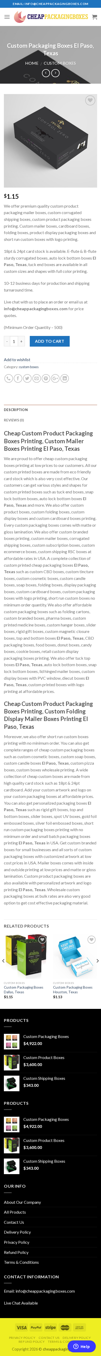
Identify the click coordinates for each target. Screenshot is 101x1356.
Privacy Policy (16, 1242)
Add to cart (49, 341)
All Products (15, 1211)
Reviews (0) (14, 420)
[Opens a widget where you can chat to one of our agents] (81, 1346)
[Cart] (94, 17)
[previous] (3, 971)
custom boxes (60, 63)
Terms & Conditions (21, 1262)
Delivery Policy (17, 1231)
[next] (97, 971)
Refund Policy (16, 1252)
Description (16, 410)
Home (31, 63)
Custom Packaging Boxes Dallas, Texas (23, 989)
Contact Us (14, 1222)
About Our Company (22, 1202)
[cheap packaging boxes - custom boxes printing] (51, 17)
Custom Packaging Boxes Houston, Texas (72, 989)
